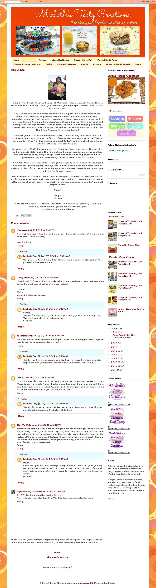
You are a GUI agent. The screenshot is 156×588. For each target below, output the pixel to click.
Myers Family (24, 491)
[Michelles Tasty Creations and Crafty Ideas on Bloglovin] (118, 151)
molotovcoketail (84, 583)
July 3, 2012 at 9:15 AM (54, 356)
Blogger (111, 583)
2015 (114, 354)
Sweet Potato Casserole (123, 75)
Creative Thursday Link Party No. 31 (130, 298)
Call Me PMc (24, 425)
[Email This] (22, 215)
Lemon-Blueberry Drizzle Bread (131, 310)
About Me (29, 60)
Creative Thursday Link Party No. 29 (130, 286)
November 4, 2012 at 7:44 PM (48, 491)
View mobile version (57, 557)
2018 (114, 343)
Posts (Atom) (65, 567)
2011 (114, 370)
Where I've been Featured (118, 64)
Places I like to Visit (83, 60)
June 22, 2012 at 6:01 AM (39, 377)
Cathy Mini (23, 277)
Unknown (22, 230)
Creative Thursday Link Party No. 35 (130, 222)
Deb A (20, 377)
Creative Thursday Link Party (27, 64)
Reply (20, 246)
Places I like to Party (107, 60)
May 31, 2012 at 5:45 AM (49, 335)
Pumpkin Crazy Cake (129, 245)
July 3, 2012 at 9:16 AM (54, 403)
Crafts (49, 64)
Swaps (138, 64)
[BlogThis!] (24, 215)
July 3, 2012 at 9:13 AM (54, 309)
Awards (84, 64)
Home (16, 60)
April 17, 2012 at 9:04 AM (55, 256)
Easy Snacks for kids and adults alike (124, 336)
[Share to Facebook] (29, 215)
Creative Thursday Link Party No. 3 (130, 234)
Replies (24, 251)
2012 (114, 366)
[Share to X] (26, 215)
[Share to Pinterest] (31, 215)
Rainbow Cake (116, 216)
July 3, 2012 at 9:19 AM (54, 459)
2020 (115, 328)
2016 (114, 351)
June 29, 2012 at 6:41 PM (46, 425)
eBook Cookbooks (60, 60)
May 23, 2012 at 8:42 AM (44, 277)
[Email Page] (17, 215)
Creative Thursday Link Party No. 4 (130, 262)
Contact (97, 64)
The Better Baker (25, 335)
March (117, 332)
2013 (114, 362)
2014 (114, 358)
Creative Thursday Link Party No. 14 (130, 274)
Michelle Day (30, 256)
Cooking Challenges (66, 64)
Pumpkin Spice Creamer (122, 257)
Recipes (42, 60)
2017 (114, 347)
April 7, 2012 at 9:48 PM (41, 230)
